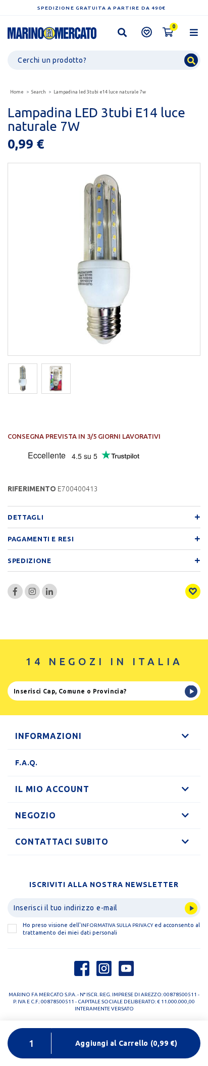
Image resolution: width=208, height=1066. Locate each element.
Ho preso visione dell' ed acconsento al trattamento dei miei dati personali (111, 929)
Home (17, 92)
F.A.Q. (26, 763)
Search (38, 92)
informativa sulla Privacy (117, 925)
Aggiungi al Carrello (126, 1043)
